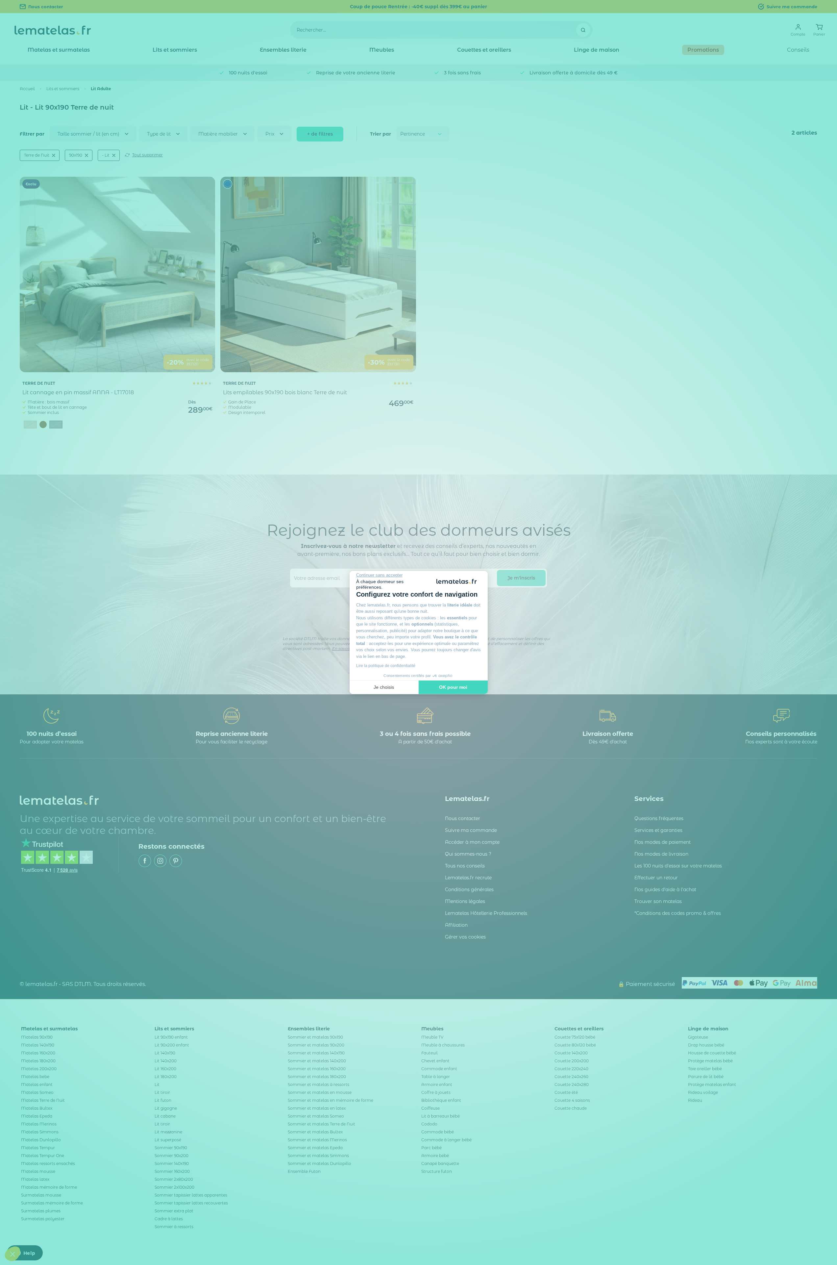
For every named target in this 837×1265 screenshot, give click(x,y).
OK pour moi (453, 687)
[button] (12, 1254)
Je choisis (384, 687)
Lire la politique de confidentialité (385, 665)
